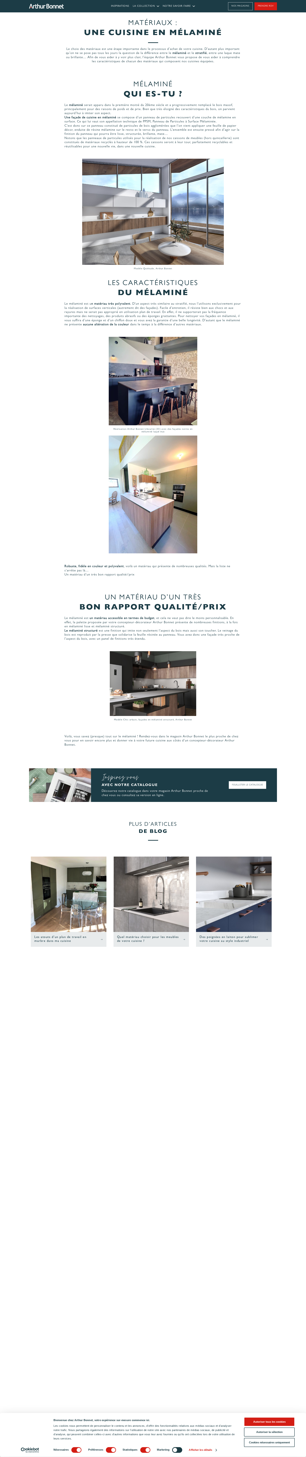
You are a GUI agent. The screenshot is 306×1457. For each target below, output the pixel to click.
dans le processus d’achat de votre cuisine (171, 49)
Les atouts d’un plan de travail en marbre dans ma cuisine (60, 939)
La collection (144, 6)
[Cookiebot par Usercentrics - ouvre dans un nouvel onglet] (30, 1450)
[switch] (111, 1450)
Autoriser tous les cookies (269, 1421)
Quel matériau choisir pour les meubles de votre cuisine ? (148, 939)
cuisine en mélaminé (101, 117)
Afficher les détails (200, 1450)
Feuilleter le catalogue (247, 785)
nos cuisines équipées (197, 61)
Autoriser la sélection (269, 1432)
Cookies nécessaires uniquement (269, 1442)
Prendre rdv (266, 6)
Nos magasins (240, 6)
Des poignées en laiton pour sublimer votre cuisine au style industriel (229, 939)
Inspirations (120, 6)
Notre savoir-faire (177, 6)
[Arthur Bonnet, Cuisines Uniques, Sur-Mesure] (60, 6)
